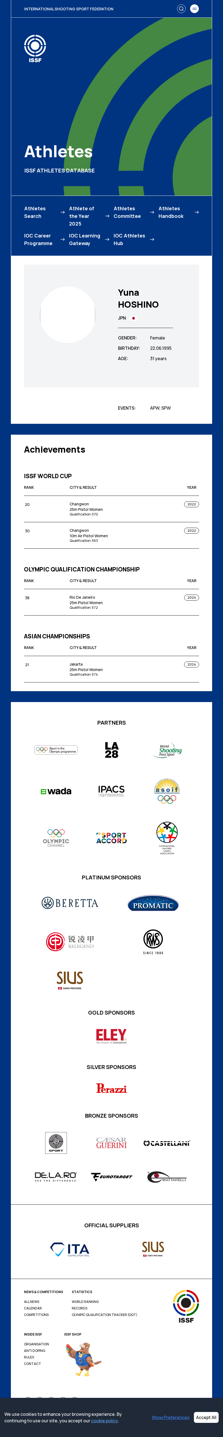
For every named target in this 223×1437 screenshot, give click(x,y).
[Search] (181, 8)
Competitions (36, 1315)
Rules (29, 1357)
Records (79, 1308)
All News (31, 1302)
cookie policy (104, 1421)
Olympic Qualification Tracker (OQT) (104, 1315)
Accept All (206, 1417)
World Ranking (85, 1302)
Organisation (36, 1344)
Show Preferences (171, 1417)
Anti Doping (34, 1351)
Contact (32, 1364)
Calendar (33, 1308)
